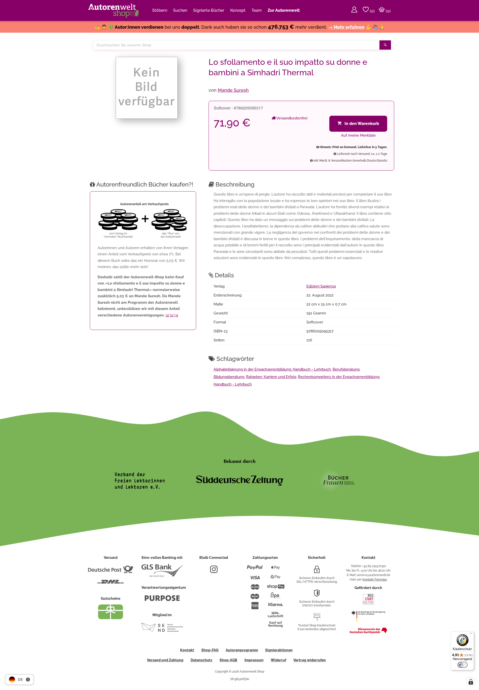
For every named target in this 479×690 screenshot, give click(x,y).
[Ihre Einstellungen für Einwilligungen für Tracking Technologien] (471, 682)
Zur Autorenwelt (284, 10)
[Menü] (471, 634)
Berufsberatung (346, 369)
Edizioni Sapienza (321, 286)
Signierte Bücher (208, 10)
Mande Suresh (233, 90)
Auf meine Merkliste (358, 135)
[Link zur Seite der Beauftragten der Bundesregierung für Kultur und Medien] (368, 624)
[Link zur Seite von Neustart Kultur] (368, 604)
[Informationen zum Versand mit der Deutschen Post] (110, 571)
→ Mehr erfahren (346, 27)
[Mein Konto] (354, 10)
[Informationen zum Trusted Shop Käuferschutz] (317, 618)
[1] (167, 315)
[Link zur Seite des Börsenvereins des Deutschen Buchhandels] (368, 632)
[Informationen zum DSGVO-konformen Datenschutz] (317, 595)
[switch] (463, 665)
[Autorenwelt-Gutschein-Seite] (110, 618)
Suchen (180, 10)
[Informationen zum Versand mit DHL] (110, 584)
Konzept (237, 10)
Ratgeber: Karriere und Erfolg (271, 377)
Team (256, 10)
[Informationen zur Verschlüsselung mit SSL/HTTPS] (317, 571)
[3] (176, 315)
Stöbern (159, 10)
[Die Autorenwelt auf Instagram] (214, 571)
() (372, 11)
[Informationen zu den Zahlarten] (255, 569)
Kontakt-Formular (374, 579)
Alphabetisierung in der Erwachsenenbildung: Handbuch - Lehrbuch (272, 369)
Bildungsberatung (229, 377)
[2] (172, 315)
